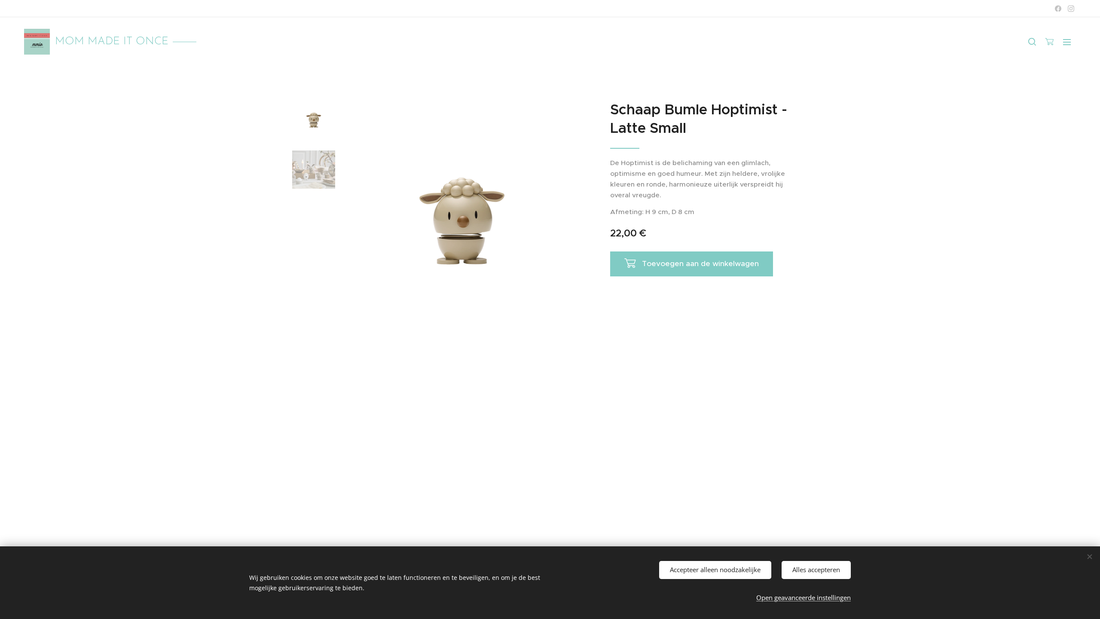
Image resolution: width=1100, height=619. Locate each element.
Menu (1069, 41)
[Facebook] (1058, 8)
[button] (1032, 41)
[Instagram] (1071, 8)
